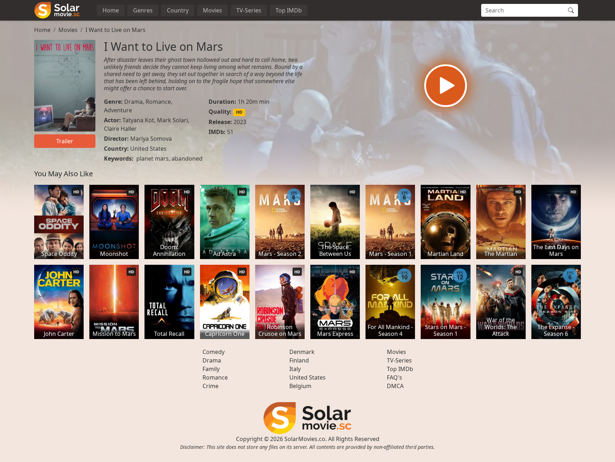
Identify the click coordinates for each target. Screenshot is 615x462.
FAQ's (394, 377)
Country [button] (178, 10)
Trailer (64, 141)
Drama (133, 102)
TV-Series (248, 10)
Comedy (214, 352)
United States (148, 148)
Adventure (118, 110)
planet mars (152, 158)
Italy (295, 369)
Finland (299, 360)
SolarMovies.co (304, 439)
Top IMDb (288, 10)
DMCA (395, 386)
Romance (158, 102)
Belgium (300, 386)
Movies (212, 10)
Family (211, 369)
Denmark (302, 352)
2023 (239, 122)
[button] (445, 85)
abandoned (187, 158)
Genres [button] (143, 10)
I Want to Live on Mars (115, 30)
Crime (211, 386)
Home (110, 10)
